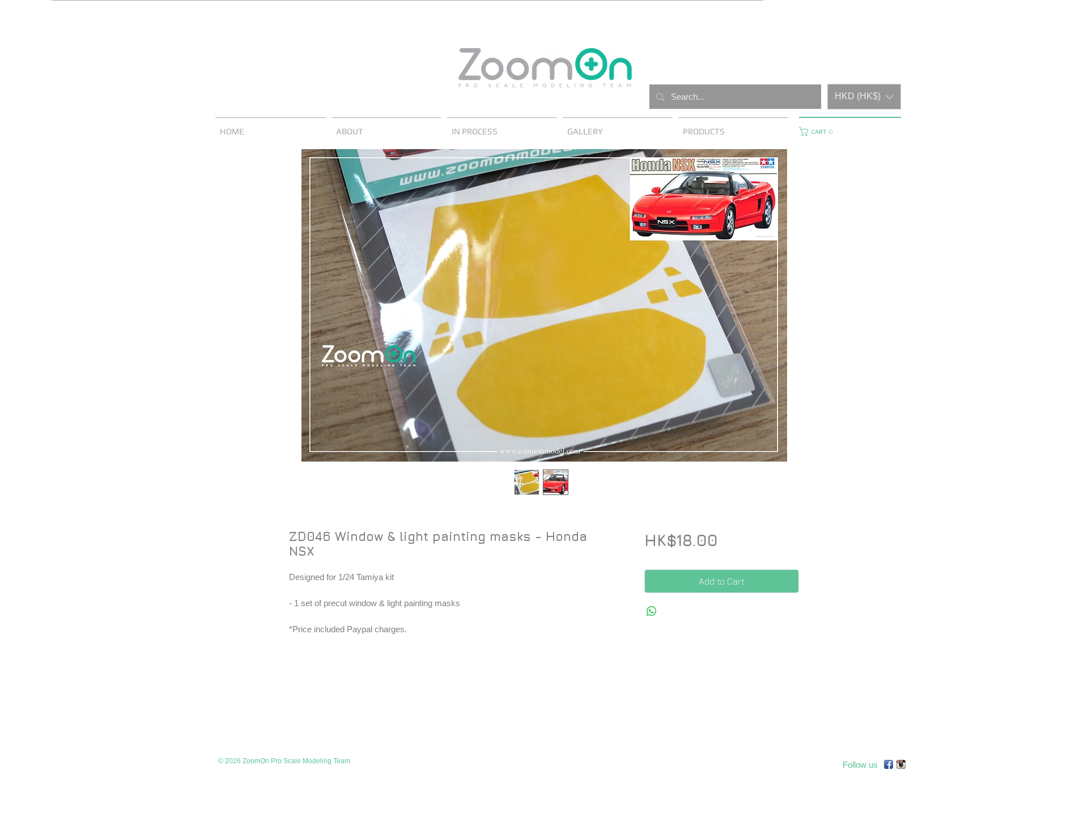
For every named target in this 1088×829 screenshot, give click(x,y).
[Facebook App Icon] (888, 764)
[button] (864, 96)
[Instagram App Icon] (901, 764)
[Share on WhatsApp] (651, 611)
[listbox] (864, 96)
